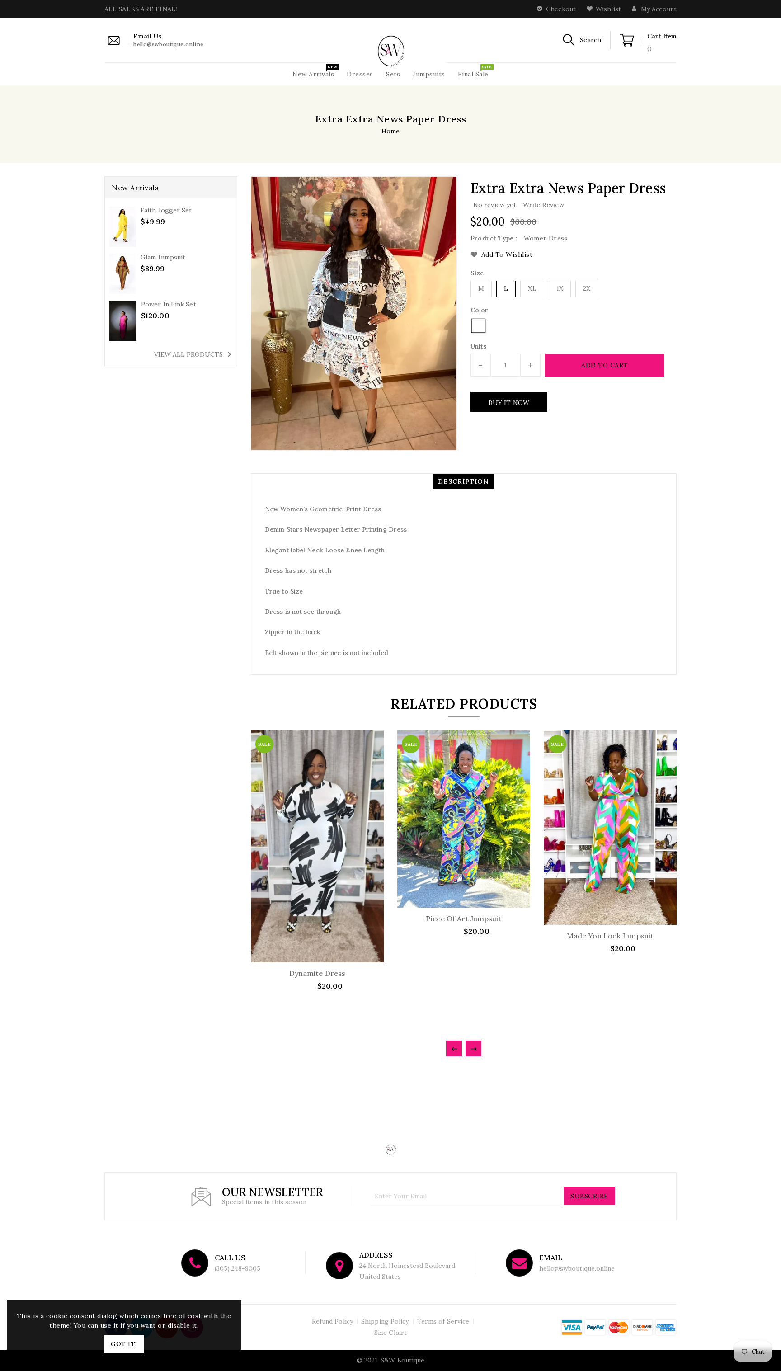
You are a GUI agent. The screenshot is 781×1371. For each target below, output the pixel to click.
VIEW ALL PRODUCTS (194, 354)
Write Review (543, 205)
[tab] (463, 481)
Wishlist (608, 9)
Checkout (561, 9)
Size (477, 273)
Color (479, 310)
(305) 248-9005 (237, 1268)
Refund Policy (332, 1321)
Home (390, 131)
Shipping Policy (385, 1321)
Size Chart (390, 1333)
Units (478, 346)
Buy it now (509, 403)
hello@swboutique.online (577, 1268)
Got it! (124, 1344)
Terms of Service (443, 1321)
